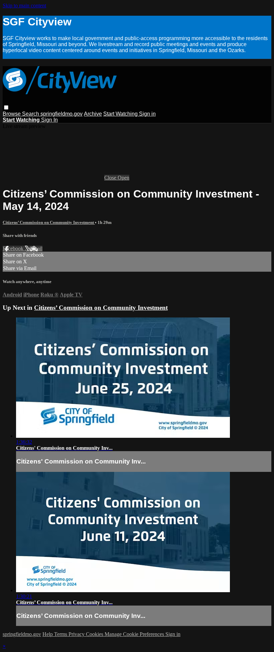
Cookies (95, 634)
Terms (61, 634)
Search (31, 114)
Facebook (14, 248)
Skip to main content (24, 5)
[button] (6, 107)
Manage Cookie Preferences (135, 634)
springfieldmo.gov (61, 114)
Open (123, 177)
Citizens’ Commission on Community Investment (49, 222)
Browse (12, 114)
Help (48, 634)
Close (111, 177)
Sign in (147, 114)
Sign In (49, 120)
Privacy (77, 634)
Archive (93, 114)
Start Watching (121, 114)
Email (36, 248)
